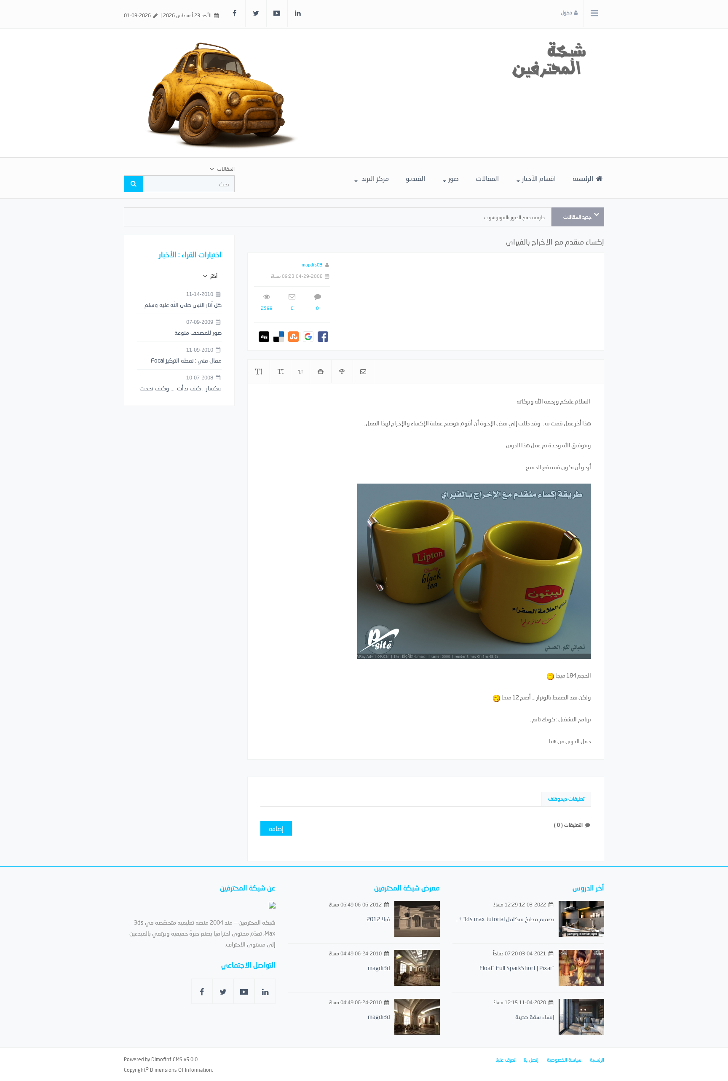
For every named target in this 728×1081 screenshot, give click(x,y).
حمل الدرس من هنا (570, 741)
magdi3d (379, 967)
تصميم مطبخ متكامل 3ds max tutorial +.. (505, 918)
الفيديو (415, 178)
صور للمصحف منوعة (198, 332)
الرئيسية (584, 178)
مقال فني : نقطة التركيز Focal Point (186, 361)
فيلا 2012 (378, 918)
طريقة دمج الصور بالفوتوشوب (514, 217)
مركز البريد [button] (374, 178)
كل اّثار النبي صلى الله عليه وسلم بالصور (183, 305)
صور (453, 178)
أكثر (213, 276)
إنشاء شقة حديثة (534, 1016)
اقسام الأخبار (539, 178)
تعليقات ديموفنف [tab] (566, 799)
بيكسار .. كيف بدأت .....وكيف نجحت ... (180, 389)
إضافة (276, 828)
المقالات (487, 178)
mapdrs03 (312, 264)
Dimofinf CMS (166, 1059)
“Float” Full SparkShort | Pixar (516, 967)
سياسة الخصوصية (564, 1060)
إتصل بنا (531, 1060)
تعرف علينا (505, 1060)
